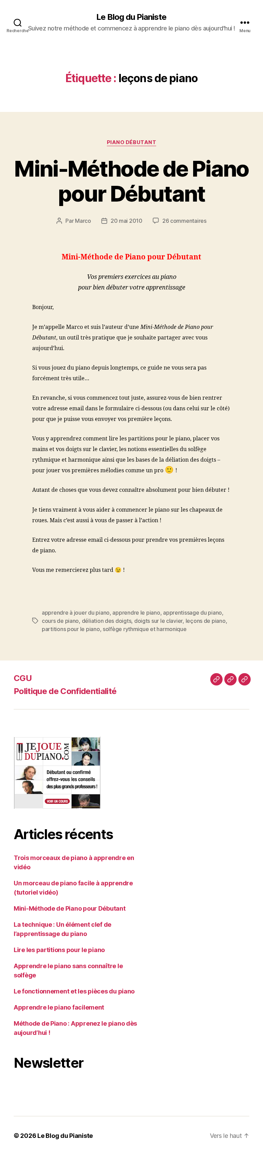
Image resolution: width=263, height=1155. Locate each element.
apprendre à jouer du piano (76, 612)
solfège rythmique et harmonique (145, 629)
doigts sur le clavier (158, 620)
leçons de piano (206, 620)
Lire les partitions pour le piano (59, 949)
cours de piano (60, 620)
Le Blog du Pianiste (131, 17)
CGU (23, 678)
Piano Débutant (131, 142)
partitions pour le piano (71, 629)
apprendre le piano (136, 612)
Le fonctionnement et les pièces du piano (74, 991)
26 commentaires (184, 220)
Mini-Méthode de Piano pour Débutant (131, 181)
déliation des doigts (107, 620)
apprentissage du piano (192, 612)
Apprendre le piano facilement (59, 1007)
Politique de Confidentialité (65, 691)
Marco (83, 220)
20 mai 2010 (126, 220)
